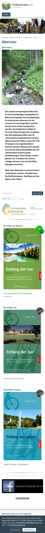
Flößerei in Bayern (16, 37)
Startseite (5, 37)
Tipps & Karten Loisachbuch (16, 464)
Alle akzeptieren (29, 530)
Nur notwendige (15, 530)
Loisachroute (27, 37)
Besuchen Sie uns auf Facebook (16, 514)
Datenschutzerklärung (17, 525)
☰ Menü (6, 14)
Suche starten (37, 193)
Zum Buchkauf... (8, 296)
